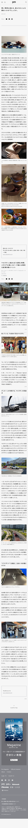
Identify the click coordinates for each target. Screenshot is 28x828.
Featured (21, 270)
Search (10, 776)
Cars (5, 270)
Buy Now (13, 760)
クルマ (15, 270)
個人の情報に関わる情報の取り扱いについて (10, 801)
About (3, 772)
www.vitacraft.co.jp (7, 254)
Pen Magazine (5, 769)
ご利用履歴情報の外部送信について (8, 803)
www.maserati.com (7, 692)
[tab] (2, 2)
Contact (9, 772)
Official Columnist (16, 769)
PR (2, 270)
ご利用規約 (3, 798)
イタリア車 (10, 270)
